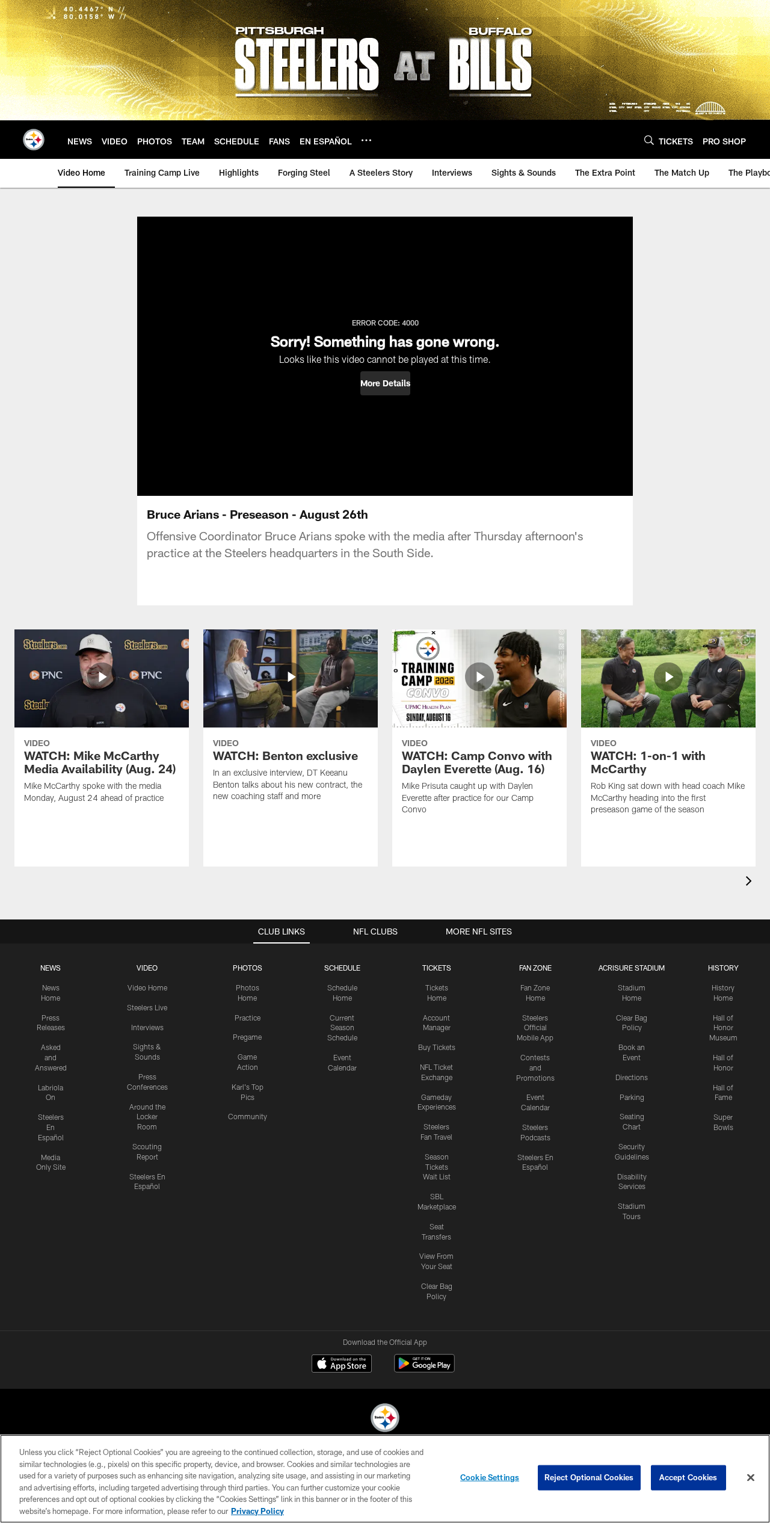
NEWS (50, 967)
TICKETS (436, 967)
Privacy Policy (257, 1510)
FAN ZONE (535, 967)
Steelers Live (147, 1007)
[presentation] (751, 882)
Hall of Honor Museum (723, 1027)
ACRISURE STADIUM (632, 967)
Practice (247, 1017)
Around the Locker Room (147, 1116)
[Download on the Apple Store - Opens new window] (342, 1365)
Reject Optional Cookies (589, 1477)
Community (247, 1116)
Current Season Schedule (342, 1027)
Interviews (147, 1027)
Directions (631, 1077)
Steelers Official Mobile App (535, 1027)
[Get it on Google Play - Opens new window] (424, 1369)
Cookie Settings (489, 1477)
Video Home (147, 987)
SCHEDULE (342, 967)
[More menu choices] (366, 140)
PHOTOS (247, 967)
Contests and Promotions (535, 1067)
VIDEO (147, 967)
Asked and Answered (51, 1057)
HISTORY (723, 967)
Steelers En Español (51, 1127)
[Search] (649, 140)
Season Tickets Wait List (437, 1166)
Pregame (247, 1037)
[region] (385, 1479)
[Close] (751, 1478)
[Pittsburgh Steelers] (385, 1419)
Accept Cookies (688, 1477)
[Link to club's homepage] (33, 139)
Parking (632, 1097)
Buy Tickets (436, 1047)
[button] (385, 383)
